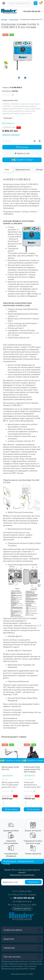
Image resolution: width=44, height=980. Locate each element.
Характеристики (22, 170)
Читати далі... (8, 118)
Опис (7, 170)
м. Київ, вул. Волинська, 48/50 (23, 905)
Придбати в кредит (24, 160)
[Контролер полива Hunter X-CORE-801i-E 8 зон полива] (22, 53)
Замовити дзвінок (22, 909)
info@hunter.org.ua (23, 901)
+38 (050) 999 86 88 (31, 11)
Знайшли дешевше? (11, 135)
